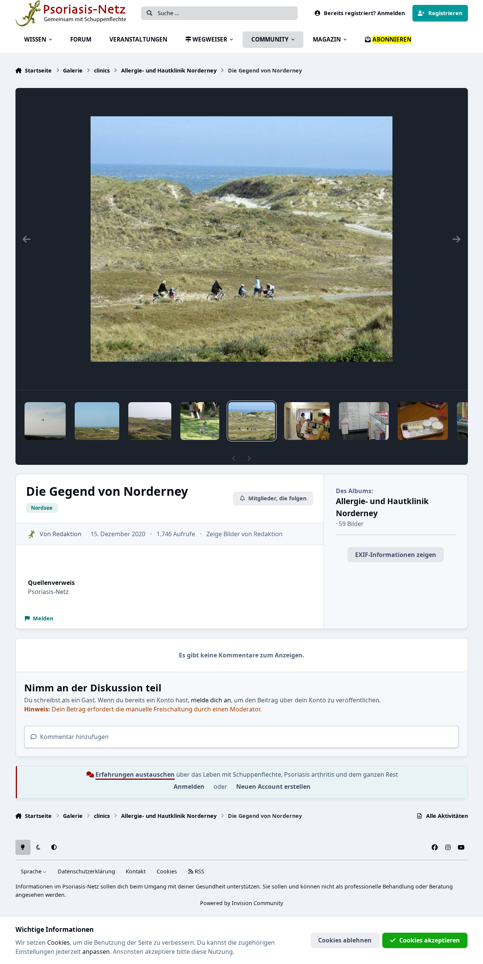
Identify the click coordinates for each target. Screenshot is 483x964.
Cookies (167, 871)
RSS (198, 871)
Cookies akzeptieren (429, 940)
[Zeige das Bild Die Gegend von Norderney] (45, 421)
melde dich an (211, 700)
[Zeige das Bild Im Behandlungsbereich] (307, 421)
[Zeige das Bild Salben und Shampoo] (423, 421)
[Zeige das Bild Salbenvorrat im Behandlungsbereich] (364, 421)
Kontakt (136, 871)
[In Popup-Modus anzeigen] (241, 239)
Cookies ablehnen (345, 940)
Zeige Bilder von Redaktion (244, 534)
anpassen (96, 951)
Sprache (32, 871)
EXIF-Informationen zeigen (395, 555)
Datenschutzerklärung (86, 871)
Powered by (241, 903)
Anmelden (189, 786)
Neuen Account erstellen (273, 786)
